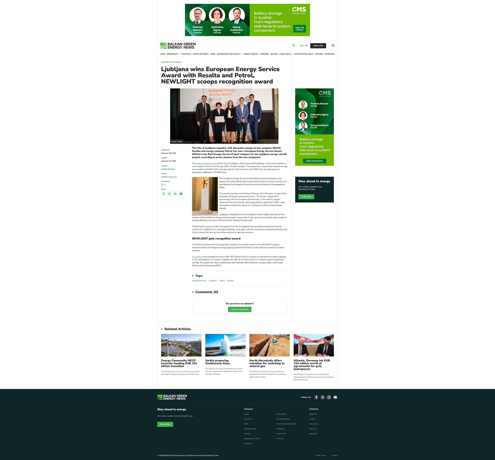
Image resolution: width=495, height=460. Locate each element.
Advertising (313, 424)
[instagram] (329, 397)
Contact (312, 419)
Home (162, 54)
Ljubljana (213, 280)
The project (197, 256)
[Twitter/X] (169, 193)
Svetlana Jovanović (169, 177)
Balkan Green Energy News (175, 455)
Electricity (186, 54)
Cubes (216, 455)
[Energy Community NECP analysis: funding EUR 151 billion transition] (181, 345)
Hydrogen (264, 54)
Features (319, 54)
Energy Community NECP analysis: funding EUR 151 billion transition (179, 363)
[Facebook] (163, 193)
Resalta (230, 280)
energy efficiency (199, 280)
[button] (294, 45)
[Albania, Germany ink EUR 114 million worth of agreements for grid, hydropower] (314, 345)
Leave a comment (239, 309)
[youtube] (335, 397)
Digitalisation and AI (303, 54)
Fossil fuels (284, 54)
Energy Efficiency (201, 54)
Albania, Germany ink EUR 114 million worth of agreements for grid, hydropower (312, 364)
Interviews (330, 54)
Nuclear (274, 54)
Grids (212, 54)
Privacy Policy (320, 455)
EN (301, 46)
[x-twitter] (322, 397)
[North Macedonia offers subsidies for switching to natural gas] (269, 345)
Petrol (222, 280)
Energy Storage (251, 54)
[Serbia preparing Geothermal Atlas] (225, 345)
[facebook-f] (316, 397)
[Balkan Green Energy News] (178, 46)
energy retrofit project (206, 163)
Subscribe (318, 45)
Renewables (172, 54)
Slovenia (171, 169)
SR (306, 46)
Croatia (164, 169)
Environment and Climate (228, 54)
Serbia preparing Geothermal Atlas (217, 362)
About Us (313, 429)
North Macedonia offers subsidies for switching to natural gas (266, 363)
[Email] (181, 193)
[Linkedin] (175, 193)
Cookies (334, 455)
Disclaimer (313, 434)
